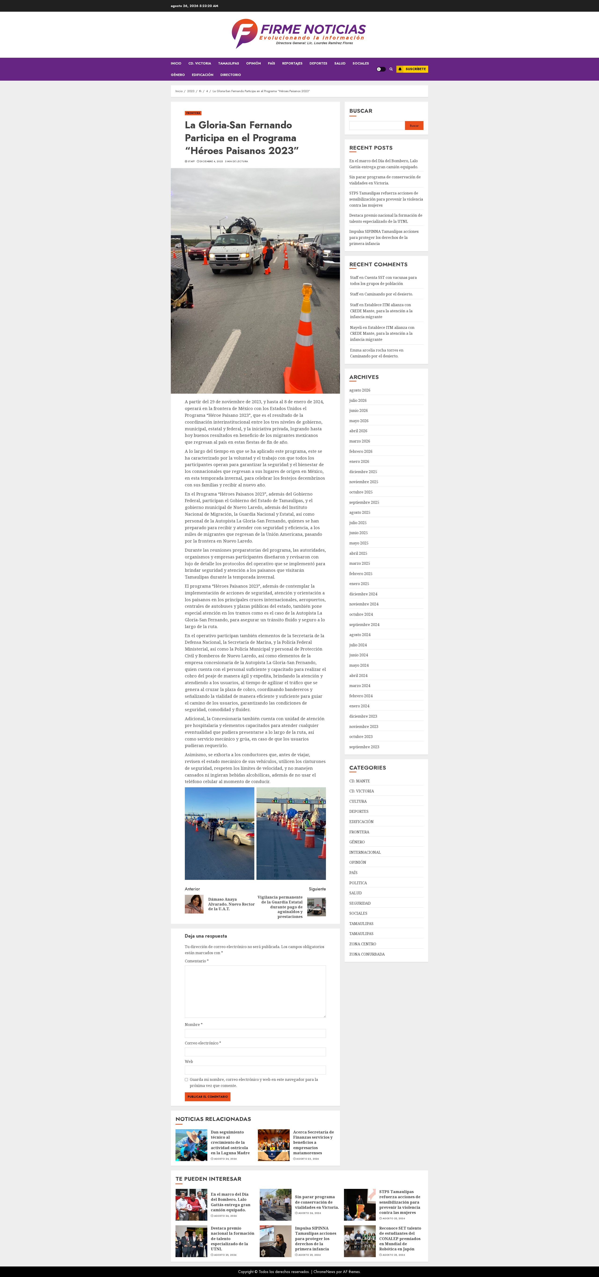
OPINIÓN (253, 63)
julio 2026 (358, 400)
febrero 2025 (361, 573)
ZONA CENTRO (362, 943)
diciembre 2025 (363, 471)
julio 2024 (358, 644)
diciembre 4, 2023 (211, 161)
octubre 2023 (361, 736)
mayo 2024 (359, 665)
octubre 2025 (361, 492)
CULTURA (358, 801)
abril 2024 (358, 675)
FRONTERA (193, 113)
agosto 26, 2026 (225, 1216)
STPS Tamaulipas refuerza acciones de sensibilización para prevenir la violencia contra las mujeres (386, 199)
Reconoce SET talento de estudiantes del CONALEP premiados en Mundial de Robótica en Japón (400, 1239)
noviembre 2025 (363, 481)
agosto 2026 (359, 390)
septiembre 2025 (364, 502)
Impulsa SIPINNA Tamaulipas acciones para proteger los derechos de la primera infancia (384, 237)
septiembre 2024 (364, 624)
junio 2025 (358, 532)
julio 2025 (358, 522)
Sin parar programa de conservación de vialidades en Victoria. (317, 1202)
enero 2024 (359, 706)
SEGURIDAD (360, 903)
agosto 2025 (359, 512)
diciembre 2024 (363, 594)
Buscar (360, 111)
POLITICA (358, 882)
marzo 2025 (359, 563)
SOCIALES (361, 63)
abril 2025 (358, 553)
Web (189, 1061)
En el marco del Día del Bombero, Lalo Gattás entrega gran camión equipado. (230, 1202)
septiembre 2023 (364, 746)
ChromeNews (324, 1271)
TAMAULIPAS (228, 63)
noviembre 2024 (363, 604)
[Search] (391, 69)
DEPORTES (318, 63)
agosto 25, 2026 (394, 1218)
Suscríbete (416, 69)
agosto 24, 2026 (225, 1159)
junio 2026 (358, 410)
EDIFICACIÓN (202, 74)
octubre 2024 (361, 614)
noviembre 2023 (363, 726)
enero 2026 (359, 461)
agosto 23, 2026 (307, 1159)
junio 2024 (358, 655)
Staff (191, 161)
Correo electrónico (203, 1043)
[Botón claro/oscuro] (381, 69)
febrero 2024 (361, 695)
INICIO (176, 63)
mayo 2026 (359, 420)
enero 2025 (359, 583)
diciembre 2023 (363, 716)
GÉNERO (178, 74)
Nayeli (356, 327)
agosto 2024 (359, 634)
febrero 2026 (361, 451)
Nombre (194, 1024)
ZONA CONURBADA (367, 954)
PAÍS (271, 63)
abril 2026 (358, 430)
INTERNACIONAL (365, 852)
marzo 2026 (359, 441)
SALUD (340, 63)
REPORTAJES (292, 63)
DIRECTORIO (230, 74)
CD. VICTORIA (199, 63)
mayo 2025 (359, 543)
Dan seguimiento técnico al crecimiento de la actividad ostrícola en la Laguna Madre (230, 1143)
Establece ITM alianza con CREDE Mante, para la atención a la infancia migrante (381, 310)
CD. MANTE (359, 781)
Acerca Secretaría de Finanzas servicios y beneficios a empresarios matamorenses (313, 1143)
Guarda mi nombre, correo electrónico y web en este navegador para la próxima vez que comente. (254, 1082)
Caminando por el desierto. (389, 294)
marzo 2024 (359, 685)
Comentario (197, 961)
